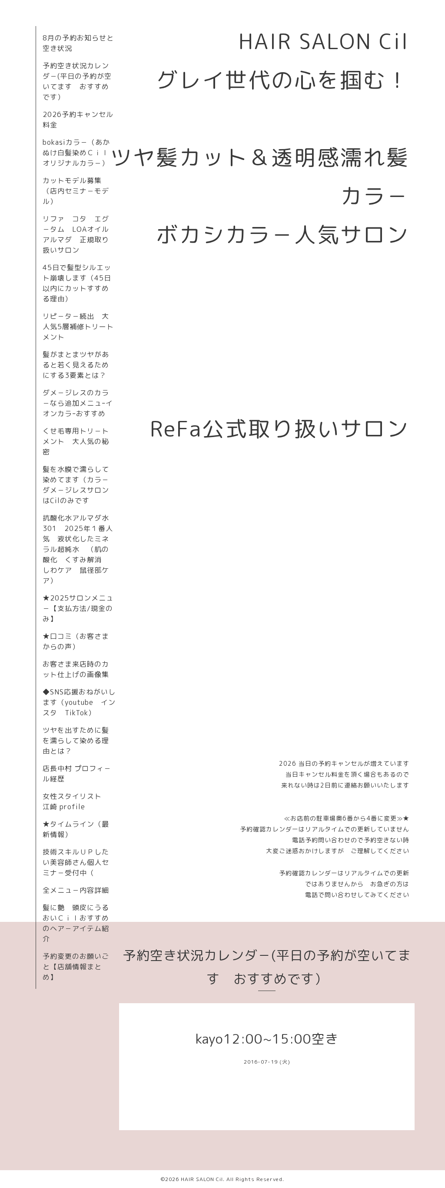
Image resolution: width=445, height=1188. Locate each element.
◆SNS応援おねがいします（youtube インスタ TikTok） (79, 702)
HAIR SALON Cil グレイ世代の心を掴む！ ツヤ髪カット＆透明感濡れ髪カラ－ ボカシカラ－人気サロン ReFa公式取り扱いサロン (271, 235)
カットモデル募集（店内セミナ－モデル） (76, 191)
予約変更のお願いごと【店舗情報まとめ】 (76, 966)
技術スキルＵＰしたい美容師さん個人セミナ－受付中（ (76, 862)
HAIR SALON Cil (202, 1179)
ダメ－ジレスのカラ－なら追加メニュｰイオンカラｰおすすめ (78, 403)
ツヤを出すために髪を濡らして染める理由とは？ (76, 740)
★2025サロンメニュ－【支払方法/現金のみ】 (78, 608)
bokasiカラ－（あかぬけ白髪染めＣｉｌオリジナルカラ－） (76, 152)
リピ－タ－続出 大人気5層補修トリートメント (78, 326)
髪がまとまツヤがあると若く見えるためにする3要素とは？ (76, 365)
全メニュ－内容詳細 (76, 890)
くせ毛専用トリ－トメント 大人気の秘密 (76, 441)
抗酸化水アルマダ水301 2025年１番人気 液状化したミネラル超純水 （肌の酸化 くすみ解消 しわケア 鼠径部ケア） (78, 549)
